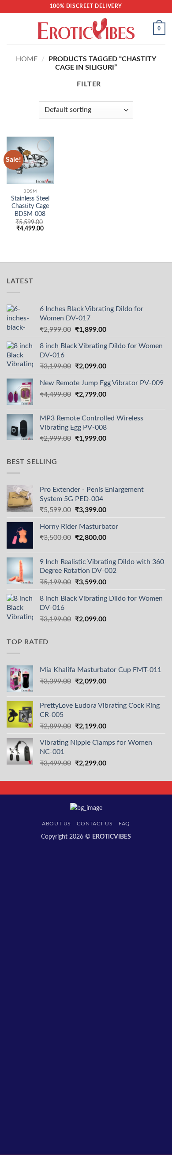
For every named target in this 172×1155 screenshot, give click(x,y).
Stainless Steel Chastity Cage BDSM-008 (30, 206)
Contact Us (94, 823)
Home (26, 59)
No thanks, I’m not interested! (86, 1150)
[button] (12, 28)
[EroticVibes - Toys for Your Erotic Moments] (86, 29)
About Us (56, 823)
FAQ (124, 823)
